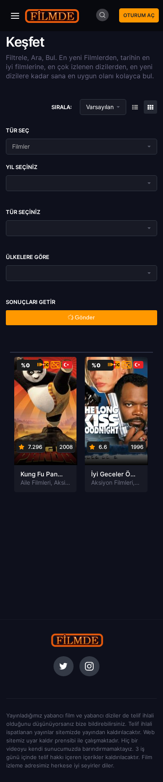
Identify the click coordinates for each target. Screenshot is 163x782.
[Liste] (150, 107)
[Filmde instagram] (89, 666)
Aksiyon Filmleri (112, 482)
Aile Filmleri (35, 482)
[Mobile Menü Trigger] (15, 16)
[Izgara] (135, 107)
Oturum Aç (139, 15)
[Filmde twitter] (63, 666)
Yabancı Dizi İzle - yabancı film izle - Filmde (52, 15)
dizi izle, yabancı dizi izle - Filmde (77, 640)
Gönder (84, 317)
